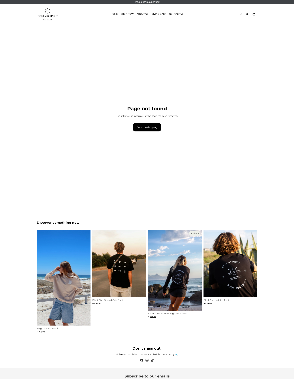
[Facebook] (141, 360)
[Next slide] (85, 277)
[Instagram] (147, 360)
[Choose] (86, 321)
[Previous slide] (41, 277)
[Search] (240, 14)
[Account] (247, 14)
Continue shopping (147, 127)
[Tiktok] (152, 360)
